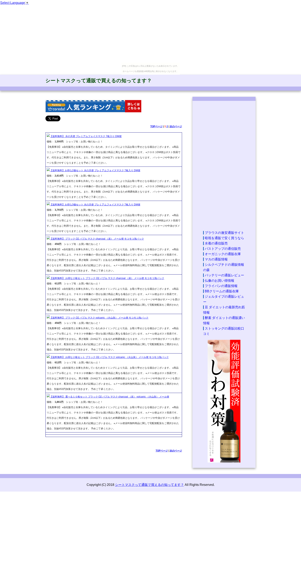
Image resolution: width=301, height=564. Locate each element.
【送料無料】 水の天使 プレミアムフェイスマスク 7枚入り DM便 (86, 136)
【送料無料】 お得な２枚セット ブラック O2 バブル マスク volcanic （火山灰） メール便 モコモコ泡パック (109, 357)
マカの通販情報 (216, 259)
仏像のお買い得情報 (219, 280)
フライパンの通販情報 (221, 286)
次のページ (176, 126)
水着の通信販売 (216, 243)
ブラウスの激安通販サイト (224, 232)
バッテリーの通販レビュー (224, 275)
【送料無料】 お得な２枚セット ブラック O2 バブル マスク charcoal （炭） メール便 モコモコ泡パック (107, 278)
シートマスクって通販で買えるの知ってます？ (98, 80)
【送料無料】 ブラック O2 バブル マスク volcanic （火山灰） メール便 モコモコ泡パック (99, 317)
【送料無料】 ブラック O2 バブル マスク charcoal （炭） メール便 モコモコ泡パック (97, 238)
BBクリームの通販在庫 (222, 291)
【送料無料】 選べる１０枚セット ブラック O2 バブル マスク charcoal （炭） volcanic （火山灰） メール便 (109, 396)
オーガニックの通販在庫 (223, 254)
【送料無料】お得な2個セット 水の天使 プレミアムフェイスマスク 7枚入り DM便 (95, 170)
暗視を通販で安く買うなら (224, 238)
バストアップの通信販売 (223, 248)
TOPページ (156, 126)
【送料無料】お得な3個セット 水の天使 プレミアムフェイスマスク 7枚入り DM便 (95, 204)
